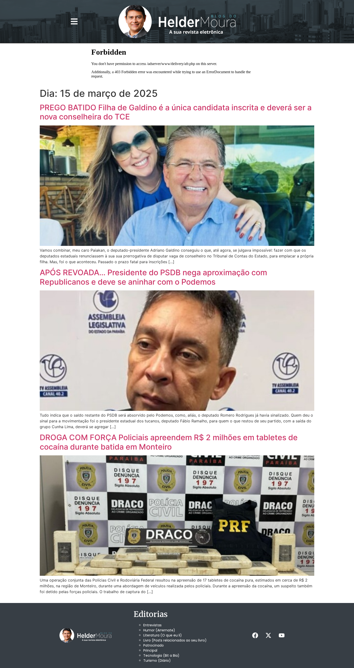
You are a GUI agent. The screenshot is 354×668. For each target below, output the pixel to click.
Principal (150, 650)
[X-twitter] (268, 635)
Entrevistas (152, 625)
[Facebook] (255, 635)
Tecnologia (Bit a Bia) (161, 655)
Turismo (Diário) (157, 660)
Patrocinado (153, 645)
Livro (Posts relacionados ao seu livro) (175, 640)
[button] (74, 21)
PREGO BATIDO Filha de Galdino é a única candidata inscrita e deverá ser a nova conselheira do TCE (176, 112)
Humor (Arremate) (159, 630)
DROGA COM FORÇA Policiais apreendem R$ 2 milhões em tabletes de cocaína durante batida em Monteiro (169, 442)
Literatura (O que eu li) (162, 635)
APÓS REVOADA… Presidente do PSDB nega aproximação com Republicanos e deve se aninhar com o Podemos (153, 277)
